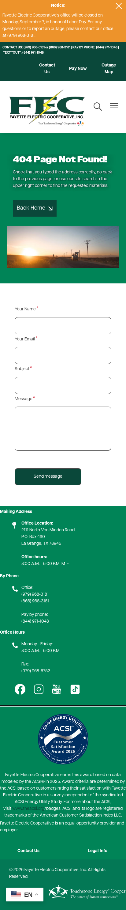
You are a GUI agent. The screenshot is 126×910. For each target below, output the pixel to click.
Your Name (25, 309)
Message (23, 399)
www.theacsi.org (28, 808)
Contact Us (47, 68)
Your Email (25, 339)
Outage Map (109, 68)
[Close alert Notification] (119, 5)
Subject (22, 369)
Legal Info (97, 851)
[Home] (46, 107)
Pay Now (78, 68)
